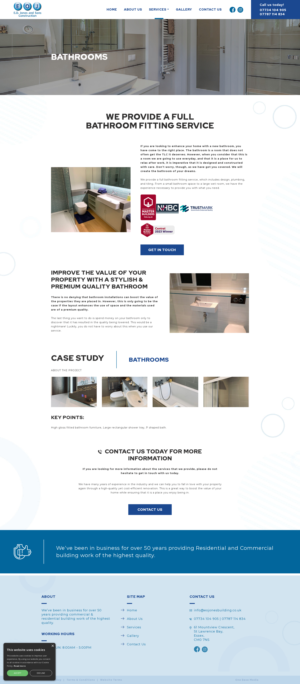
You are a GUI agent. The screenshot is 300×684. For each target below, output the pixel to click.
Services (157, 9)
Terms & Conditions (80, 679)
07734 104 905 (273, 10)
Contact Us (210, 9)
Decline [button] (41, 673)
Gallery (184, 9)
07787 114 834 (272, 14)
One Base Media (247, 679)
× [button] (52, 646)
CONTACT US (150, 509)
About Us (133, 9)
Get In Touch (162, 250)
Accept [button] (17, 673)
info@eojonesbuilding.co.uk (217, 610)
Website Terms (111, 679)
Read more (20, 666)
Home (112, 9)
